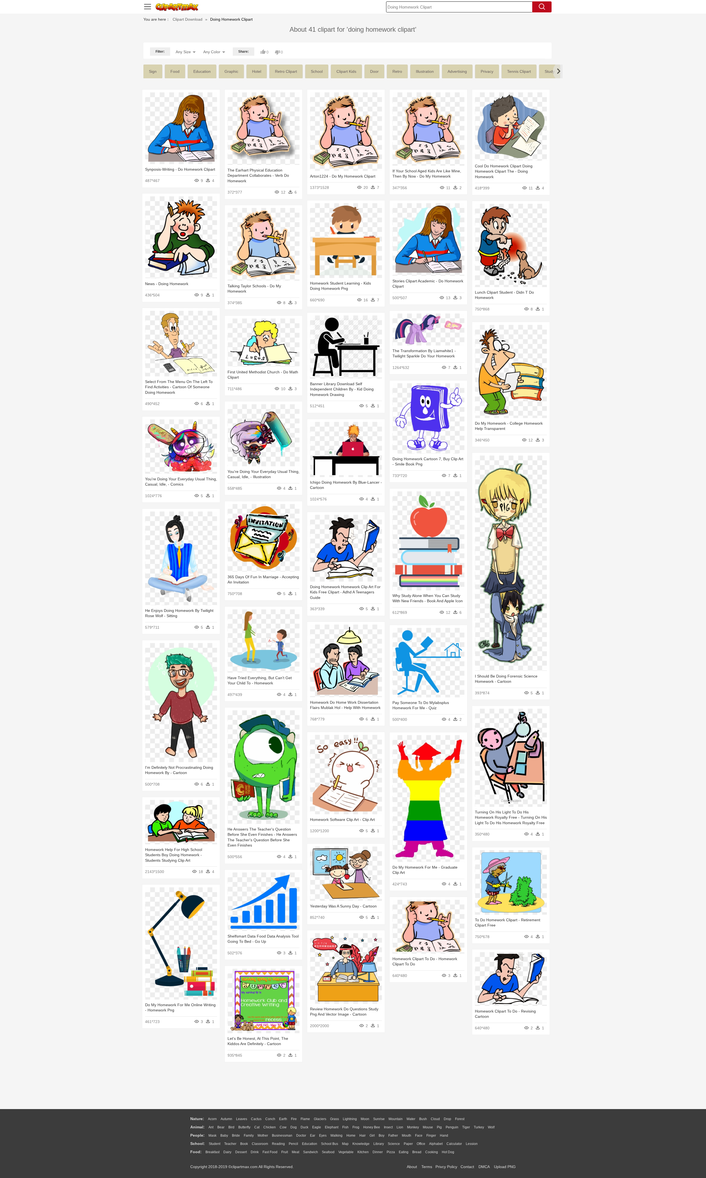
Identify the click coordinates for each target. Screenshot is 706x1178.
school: (197, 1143)
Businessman (282, 1135)
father (393, 1135)
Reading (278, 1144)
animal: (197, 1127)
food (175, 71)
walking (336, 1135)
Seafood (328, 1152)
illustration (425, 71)
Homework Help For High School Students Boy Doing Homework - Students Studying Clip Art (173, 855)
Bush (423, 1119)
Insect (388, 1127)
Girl (372, 1135)
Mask (212, 1135)
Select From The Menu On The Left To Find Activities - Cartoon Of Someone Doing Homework (179, 387)
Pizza (391, 1152)
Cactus (256, 1119)
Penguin (452, 1127)
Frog (355, 1127)
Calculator (454, 1144)
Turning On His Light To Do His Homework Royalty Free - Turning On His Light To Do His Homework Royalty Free (511, 817)
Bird (231, 1127)
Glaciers (320, 1119)
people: (197, 1135)
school (317, 71)
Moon (365, 1119)
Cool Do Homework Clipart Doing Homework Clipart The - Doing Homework (504, 171)
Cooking (431, 1152)
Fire (294, 1119)
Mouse (428, 1127)
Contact (467, 1166)
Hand (444, 1135)
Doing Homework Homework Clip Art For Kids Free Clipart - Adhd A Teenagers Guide (345, 592)
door (374, 71)
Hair (362, 1135)
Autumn (226, 1119)
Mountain (396, 1119)
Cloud (435, 1119)
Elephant (331, 1127)
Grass (334, 1119)
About (412, 1166)
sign (153, 71)
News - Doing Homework (166, 284)
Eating (403, 1152)
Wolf (491, 1127)
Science (394, 1144)
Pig (439, 1127)
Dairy (227, 1152)
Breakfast (212, 1152)
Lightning (350, 1119)
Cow (283, 1127)
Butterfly (244, 1127)
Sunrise (379, 1119)
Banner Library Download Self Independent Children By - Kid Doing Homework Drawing (342, 389)
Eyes (323, 1135)
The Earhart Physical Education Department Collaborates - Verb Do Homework (258, 175)
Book (244, 1144)
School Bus (329, 1144)
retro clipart (286, 71)
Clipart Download (187, 19)
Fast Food (270, 1152)
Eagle (316, 1127)
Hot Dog (448, 1152)
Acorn (212, 1119)
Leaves (241, 1119)
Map (345, 1144)
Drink (255, 1152)
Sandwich (310, 1152)
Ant (210, 1127)
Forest (459, 1119)
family (249, 1135)
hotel (256, 71)
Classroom (260, 1144)
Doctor (301, 1135)
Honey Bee (371, 1127)
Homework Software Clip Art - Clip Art (342, 819)
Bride (236, 1135)
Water (411, 1119)
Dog (293, 1127)
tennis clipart (519, 71)
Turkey (479, 1127)
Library (378, 1144)
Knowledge (361, 1144)
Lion (400, 1127)
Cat (257, 1127)
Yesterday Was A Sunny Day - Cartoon (343, 906)
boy (381, 1135)
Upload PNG (505, 1166)
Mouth (406, 1135)
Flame (305, 1119)
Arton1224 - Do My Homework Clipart (342, 176)
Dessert (241, 1152)
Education (309, 1144)
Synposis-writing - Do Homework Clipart (180, 169)
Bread (416, 1152)
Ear (312, 1135)
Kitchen (363, 1152)
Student (214, 1144)
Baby (224, 1135)
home (350, 1135)
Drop (447, 1119)
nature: (197, 1119)
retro (397, 71)
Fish (345, 1127)
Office (421, 1144)
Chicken (269, 1127)
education (202, 71)
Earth (283, 1119)
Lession (472, 1144)
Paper (408, 1144)
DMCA (484, 1166)
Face (418, 1135)
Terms (426, 1166)
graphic (231, 71)
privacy (487, 71)
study (550, 71)
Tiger (466, 1127)
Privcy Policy (446, 1166)
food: (196, 1152)
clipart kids (346, 71)
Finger (431, 1135)
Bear (220, 1127)
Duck (304, 1127)
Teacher (230, 1144)
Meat (295, 1152)
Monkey (413, 1127)
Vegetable (346, 1152)
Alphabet (436, 1144)
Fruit (284, 1152)
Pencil (293, 1144)
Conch (270, 1119)
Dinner (378, 1152)
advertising (457, 71)
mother (263, 1135)
